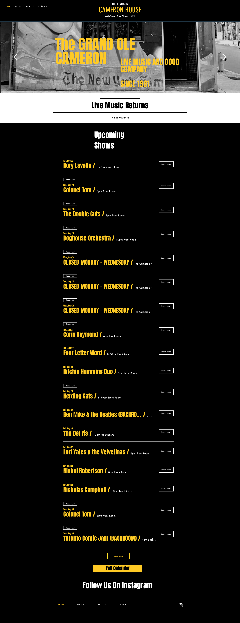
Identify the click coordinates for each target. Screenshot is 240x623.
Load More (118, 556)
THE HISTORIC (120, 4)
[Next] (224, 57)
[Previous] (15, 57)
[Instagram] (181, 605)
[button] (77, 165)
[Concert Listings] (121, 85)
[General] (118, 86)
